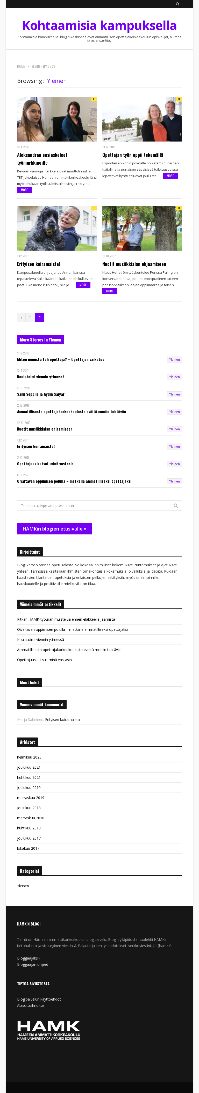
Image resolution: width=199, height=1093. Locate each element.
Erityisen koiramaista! (38, 263)
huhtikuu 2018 (29, 828)
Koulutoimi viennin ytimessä (41, 376)
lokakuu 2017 (28, 848)
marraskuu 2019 (30, 797)
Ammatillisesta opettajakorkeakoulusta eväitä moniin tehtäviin (71, 411)
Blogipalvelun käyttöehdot (39, 999)
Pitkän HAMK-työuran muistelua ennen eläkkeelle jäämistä (66, 619)
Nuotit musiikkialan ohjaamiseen (134, 263)
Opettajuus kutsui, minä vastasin (45, 463)
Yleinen (174, 359)
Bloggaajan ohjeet (32, 964)
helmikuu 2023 (29, 757)
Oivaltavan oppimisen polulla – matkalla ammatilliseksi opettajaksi (74, 481)
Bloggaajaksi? (28, 958)
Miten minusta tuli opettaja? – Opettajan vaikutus (60, 359)
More (24, 189)
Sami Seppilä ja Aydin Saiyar (41, 394)
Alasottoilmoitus (31, 1005)
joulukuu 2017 (29, 838)
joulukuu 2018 (29, 807)
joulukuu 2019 (29, 787)
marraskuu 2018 (30, 817)
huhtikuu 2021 (29, 777)
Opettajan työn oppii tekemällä (132, 154)
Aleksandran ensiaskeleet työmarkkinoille (42, 158)
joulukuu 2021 (29, 767)
